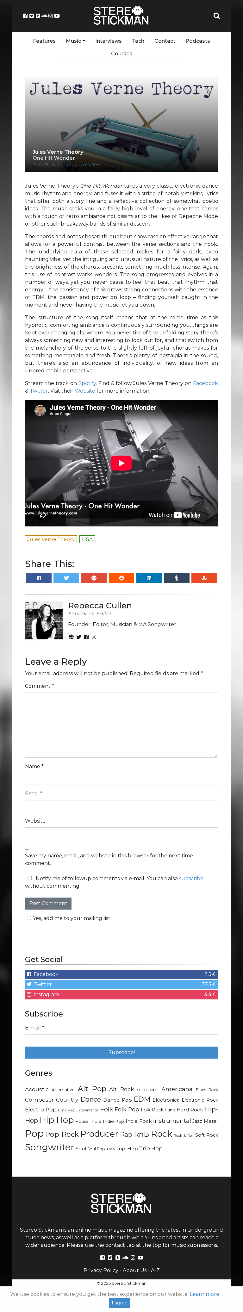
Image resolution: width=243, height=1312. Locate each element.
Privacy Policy (101, 1270)
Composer (39, 1100)
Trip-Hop (127, 1149)
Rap (126, 1134)
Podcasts (197, 41)
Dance (90, 1099)
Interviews (108, 41)
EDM (142, 1099)
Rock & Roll (184, 1135)
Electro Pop (41, 1109)
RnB (141, 1134)
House (82, 1121)
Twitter (39, 391)
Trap (110, 1149)
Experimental (88, 1110)
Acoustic (37, 1089)
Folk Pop (127, 1109)
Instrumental (172, 1120)
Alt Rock (121, 1089)
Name (34, 766)
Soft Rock (206, 1135)
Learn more (204, 1294)
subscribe (191, 878)
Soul (81, 1149)
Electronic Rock (200, 1100)
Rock (161, 1134)
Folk (106, 1109)
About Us (134, 1270)
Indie (95, 1121)
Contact (164, 41)
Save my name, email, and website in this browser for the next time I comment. (110, 859)
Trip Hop (151, 1148)
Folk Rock (152, 1110)
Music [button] (73, 41)
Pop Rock (61, 1134)
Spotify (87, 383)
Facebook (205, 383)
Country (67, 1100)
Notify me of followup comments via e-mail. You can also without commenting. (114, 882)
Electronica (166, 1100)
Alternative (63, 1089)
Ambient (148, 1089)
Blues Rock (207, 1089)
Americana (177, 1089)
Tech (138, 41)
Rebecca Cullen (82, 164)
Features (44, 41)
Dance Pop (117, 1100)
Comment (39, 686)
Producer (99, 1134)
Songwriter (49, 1147)
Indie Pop (113, 1121)
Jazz (197, 1121)
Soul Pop (96, 1149)
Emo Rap (66, 1110)
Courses (121, 54)
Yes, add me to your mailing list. (72, 918)
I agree (120, 1303)
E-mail (34, 1028)
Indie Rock (139, 1121)
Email (33, 794)
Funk (170, 1109)
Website (85, 391)
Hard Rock (190, 1110)
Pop (34, 1133)
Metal (211, 1121)
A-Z (155, 1270)
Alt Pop (92, 1088)
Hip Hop (57, 1120)
